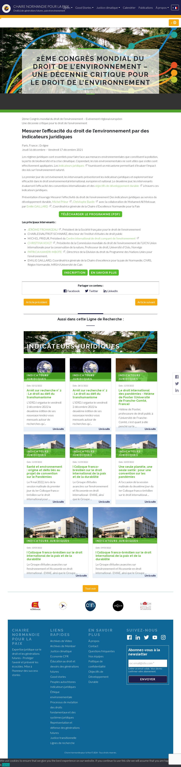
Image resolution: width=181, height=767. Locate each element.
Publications (145, 7)
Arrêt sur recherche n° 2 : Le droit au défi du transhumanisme (44, 394)
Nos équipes (96, 656)
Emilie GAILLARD (37, 206)
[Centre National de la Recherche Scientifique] (90, 605)
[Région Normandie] (35, 605)
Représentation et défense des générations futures (65, 727)
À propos (161, 7)
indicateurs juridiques (71, 165)
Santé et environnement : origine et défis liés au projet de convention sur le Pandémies (44, 472)
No (8, 764)
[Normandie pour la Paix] (63, 605)
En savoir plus (104, 272)
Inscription (75, 272)
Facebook (73, 291)
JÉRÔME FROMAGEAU (43, 229)
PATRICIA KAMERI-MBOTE (45, 251)
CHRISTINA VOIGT (40, 243)
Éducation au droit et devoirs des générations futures (64, 666)
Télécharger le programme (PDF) (90, 214)
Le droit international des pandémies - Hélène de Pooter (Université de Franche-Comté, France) (136, 397)
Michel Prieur (60, 201)
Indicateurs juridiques (48, 540)
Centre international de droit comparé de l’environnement (101, 238)
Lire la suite (58, 429)
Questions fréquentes (101, 651)
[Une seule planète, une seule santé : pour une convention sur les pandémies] (136, 446)
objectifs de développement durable (117, 185)
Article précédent (36, 302)
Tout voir (90, 588)
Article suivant (146, 302)
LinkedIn (112, 291)
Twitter (93, 291)
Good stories (58, 676)
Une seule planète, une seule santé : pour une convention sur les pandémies (135, 472)
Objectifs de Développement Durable (98, 676)
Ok (4, 764)
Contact (93, 646)
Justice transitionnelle (63, 737)
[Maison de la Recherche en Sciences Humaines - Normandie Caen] (145, 605)
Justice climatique (107, 7)
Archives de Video (61, 641)
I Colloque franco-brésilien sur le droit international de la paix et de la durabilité (89, 472)
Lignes (66, 7)
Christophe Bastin (84, 201)
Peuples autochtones (63, 681)
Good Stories (83, 7)
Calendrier (129, 7)
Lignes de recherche (62, 743)
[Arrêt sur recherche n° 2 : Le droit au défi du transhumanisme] (44, 368)
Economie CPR (59, 656)
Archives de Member (63, 646)
